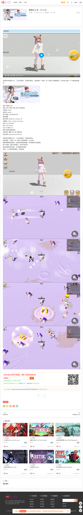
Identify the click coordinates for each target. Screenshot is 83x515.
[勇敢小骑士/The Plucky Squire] (41, 429)
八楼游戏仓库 (6, 2)
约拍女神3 (5, 414)
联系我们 (32, 506)
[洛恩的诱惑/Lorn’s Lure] (15, 456)
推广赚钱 (42, 504)
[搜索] (71, 2)
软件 (25, 2)
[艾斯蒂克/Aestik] (41, 456)
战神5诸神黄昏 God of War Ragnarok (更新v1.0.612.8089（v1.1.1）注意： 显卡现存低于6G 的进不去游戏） (67, 440)
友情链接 (32, 501)
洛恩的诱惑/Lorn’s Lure (10, 467)
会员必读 (52, 501)
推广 (79, 12)
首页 (16, 2)
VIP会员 (23, 511)
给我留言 (64, 506)
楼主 (31, 12)
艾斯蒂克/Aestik (34, 467)
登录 (7, 484)
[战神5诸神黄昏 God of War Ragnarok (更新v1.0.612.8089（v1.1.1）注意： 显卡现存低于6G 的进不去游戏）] (67, 429)
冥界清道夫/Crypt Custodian (64, 467)
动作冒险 (47, 12)
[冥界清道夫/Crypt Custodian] (67, 456)
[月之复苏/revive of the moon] (15, 429)
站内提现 (42, 506)
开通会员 (42, 499)
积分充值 (42, 501)
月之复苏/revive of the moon (12, 440)
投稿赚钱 (52, 499)
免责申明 (32, 504)
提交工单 (64, 503)
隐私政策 (52, 504)
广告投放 (52, 506)
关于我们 (32, 499)
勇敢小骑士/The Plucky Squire (38, 440)
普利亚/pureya (76, 414)
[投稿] (68, 2)
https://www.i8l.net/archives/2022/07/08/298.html (24, 389)
